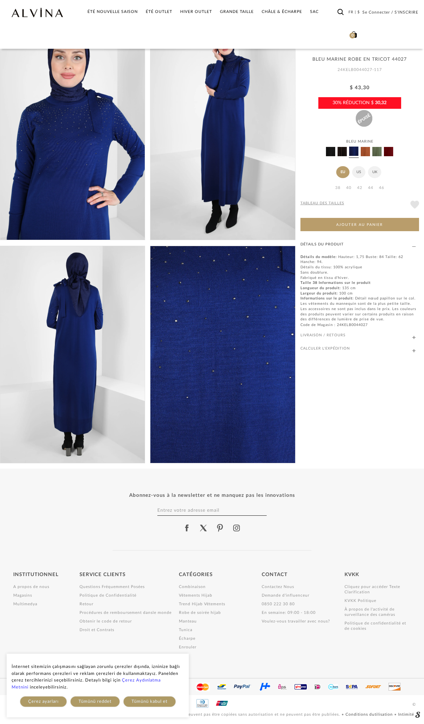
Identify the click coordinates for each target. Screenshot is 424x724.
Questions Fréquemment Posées (112, 587)
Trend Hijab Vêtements (202, 604)
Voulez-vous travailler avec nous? (296, 621)
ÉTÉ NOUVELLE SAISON (112, 12)
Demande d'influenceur (285, 595)
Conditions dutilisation (369, 714)
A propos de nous (31, 587)
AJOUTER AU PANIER (359, 225)
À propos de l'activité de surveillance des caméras (369, 612)
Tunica (185, 630)
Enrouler (187, 647)
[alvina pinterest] (220, 528)
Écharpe (187, 638)
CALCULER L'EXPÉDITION (325, 348)
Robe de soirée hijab (200, 613)
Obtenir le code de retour (106, 621)
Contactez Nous (278, 587)
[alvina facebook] (187, 528)
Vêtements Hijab (195, 595)
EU (343, 172)
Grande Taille (237, 12)
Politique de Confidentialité (108, 595)
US (358, 172)
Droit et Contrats (97, 630)
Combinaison (192, 587)
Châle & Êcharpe (282, 12)
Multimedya (25, 604)
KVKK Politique (360, 601)
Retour (86, 604)
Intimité (406, 714)
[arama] (340, 12)
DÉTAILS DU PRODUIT (322, 244)
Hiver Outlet (196, 12)
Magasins (22, 595)
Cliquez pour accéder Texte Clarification (372, 589)
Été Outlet (159, 12)
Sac (314, 12)
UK (374, 172)
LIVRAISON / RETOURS (322, 335)
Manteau (188, 621)
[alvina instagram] (237, 528)
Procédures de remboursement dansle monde (126, 613)
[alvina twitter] (203, 528)
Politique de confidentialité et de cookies (375, 625)
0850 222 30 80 (278, 604)
